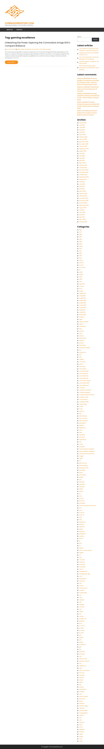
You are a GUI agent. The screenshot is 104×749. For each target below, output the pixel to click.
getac (81, 472)
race (80, 656)
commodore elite (84, 383)
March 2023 (82, 219)
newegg (81, 604)
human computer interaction (87, 505)
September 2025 (84, 149)
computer (82, 387)
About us (10, 29)
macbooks (82, 564)
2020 (80, 255)
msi (80, 595)
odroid (81, 611)
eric (80, 442)
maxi (80, 576)
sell (80, 684)
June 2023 (82, 212)
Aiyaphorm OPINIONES (83, 87)
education (82, 435)
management (83, 571)
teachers (81, 708)
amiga (22, 49)
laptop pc (82, 531)
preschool (82, 651)
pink (80, 640)
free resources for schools (86, 453)
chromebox (82, 362)
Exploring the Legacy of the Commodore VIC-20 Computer (88, 89)
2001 (80, 248)
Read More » (11, 62)
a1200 (80, 272)
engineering (82, 439)
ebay (80, 432)
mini (80, 583)
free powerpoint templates (87, 451)
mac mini (82, 560)
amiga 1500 (82, 298)
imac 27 (81, 515)
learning (81, 536)
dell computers (83, 420)
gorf (80, 479)
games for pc (83, 463)
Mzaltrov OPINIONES (82, 102)
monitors (81, 590)
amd (80, 288)
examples (82, 446)
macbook (82, 562)
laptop (81, 529)
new (80, 602)
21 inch (81, 260)
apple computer (83, 321)
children (81, 359)
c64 (80, 357)
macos (81, 569)
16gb (80, 230)
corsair (81, 406)
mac (80, 557)
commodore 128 (83, 371)
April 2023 (82, 217)
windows (81, 732)
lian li (80, 543)
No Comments (10, 49)
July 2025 (81, 153)
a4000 (81, 274)
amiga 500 (82, 310)
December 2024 (83, 170)
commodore (35, 49)
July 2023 (81, 210)
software (81, 692)
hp (80, 494)
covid (80, 409)
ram (80, 663)
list (80, 545)
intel (80, 517)
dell (80, 413)
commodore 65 (83, 378)
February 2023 (83, 222)
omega (81, 616)
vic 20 (81, 727)
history (81, 491)
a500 (80, 277)
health (81, 489)
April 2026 (82, 132)
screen (81, 680)
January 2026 (83, 139)
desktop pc (82, 428)
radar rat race (83, 659)
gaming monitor (83, 468)
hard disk (81, 482)
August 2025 (82, 151)
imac (80, 510)
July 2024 (82, 182)
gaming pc (82, 470)
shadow (81, 687)
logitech (81, 552)
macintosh (82, 567)
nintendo (81, 607)
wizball (81, 736)
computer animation (85, 390)
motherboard (83, 593)
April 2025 (82, 160)
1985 (80, 241)
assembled (82, 326)
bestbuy (81, 343)
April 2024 (82, 189)
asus (80, 329)
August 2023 (82, 207)
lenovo (81, 538)
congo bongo (83, 404)
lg (79, 541)
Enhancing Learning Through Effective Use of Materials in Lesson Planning (89, 67)
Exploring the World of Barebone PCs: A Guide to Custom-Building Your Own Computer (87, 112)
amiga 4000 (82, 307)
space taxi (82, 699)
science (81, 677)
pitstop (81, 642)
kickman (81, 524)
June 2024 (82, 184)
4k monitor (82, 267)
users (80, 725)
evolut (81, 444)
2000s (81, 246)
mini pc (81, 585)
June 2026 (82, 127)
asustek (81, 331)
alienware (82, 284)
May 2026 (82, 130)
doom (81, 430)
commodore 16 (83, 373)
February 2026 (83, 137)
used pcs (81, 722)
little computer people (85, 550)
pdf (80, 635)
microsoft (82, 581)
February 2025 (83, 165)
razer (80, 668)
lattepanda (82, 534)
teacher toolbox (83, 706)
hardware (82, 486)
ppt (80, 647)
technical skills (83, 710)
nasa (80, 597)
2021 (80, 258)
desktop (81, 425)
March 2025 (82, 163)
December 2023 (83, 198)
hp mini (81, 498)
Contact (19, 29)
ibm (80, 508)
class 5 (81, 364)
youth (81, 741)
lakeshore (82, 527)
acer (80, 281)
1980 (80, 234)
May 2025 (82, 158)
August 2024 (82, 179)
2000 (80, 244)
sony (80, 694)
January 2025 (83, 167)
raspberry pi (82, 666)
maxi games (82, 578)
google (81, 477)
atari (80, 333)
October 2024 (83, 174)
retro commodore (84, 670)
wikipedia (81, 729)
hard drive (82, 484)
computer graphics (84, 392)
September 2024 (84, 177)
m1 (80, 555)
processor (82, 654)
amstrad (81, 317)
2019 (80, 253)
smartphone (82, 689)
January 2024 (83, 196)
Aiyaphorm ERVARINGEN (83, 78)
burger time (82, 352)
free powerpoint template (86, 449)
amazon (81, 286)
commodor (82, 366)
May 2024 (82, 186)
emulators (82, 437)
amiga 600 (28, 49)
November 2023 (83, 200)
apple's (81, 324)
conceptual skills (84, 402)
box (80, 350)
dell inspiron (82, 423)
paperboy (82, 621)
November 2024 (83, 172)
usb (80, 717)
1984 (80, 239)
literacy (81, 548)
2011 (80, 251)
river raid (81, 673)
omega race (82, 618)
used (80, 720)
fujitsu (81, 458)
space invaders (83, 696)
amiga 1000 (82, 293)
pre (80, 649)
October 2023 (83, 203)
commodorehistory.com (19, 23)
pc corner (82, 626)
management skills (84, 574)
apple (80, 319)
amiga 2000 (82, 300)
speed (81, 701)
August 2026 (82, 123)
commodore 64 (83, 376)
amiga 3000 (82, 305)
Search (79, 37)
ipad (80, 519)
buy (80, 354)
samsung (81, 675)
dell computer (83, 418)
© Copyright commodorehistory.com (52, 747)
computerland (83, 399)
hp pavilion (82, 503)
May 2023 (82, 215)
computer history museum (87, 395)
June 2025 (82, 156)
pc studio (81, 630)
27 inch (81, 265)
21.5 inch (81, 263)
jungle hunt (82, 522)
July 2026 (81, 125)
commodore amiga (45, 49)
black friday (82, 345)
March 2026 (82, 134)
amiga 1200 (82, 296)
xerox (80, 739)
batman (81, 336)
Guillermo (80, 110)
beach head (82, 338)
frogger (81, 456)
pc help (81, 628)
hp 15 (80, 496)
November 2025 (83, 144)
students (81, 703)
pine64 (81, 637)
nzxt (80, 609)
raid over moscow (84, 661)
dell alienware (83, 416)
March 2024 (82, 191)
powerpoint (82, 644)
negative (81, 600)
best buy (81, 340)
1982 (80, 237)
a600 (18, 49)
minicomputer (83, 588)
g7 (80, 461)
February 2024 (83, 193)
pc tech (81, 633)
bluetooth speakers (84, 347)
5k (79, 270)
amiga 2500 (82, 303)
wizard (81, 734)
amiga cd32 (82, 314)
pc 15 (80, 623)
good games (82, 475)
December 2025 (83, 141)
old (80, 614)
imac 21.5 (81, 512)
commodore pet (84, 385)
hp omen (81, 501)
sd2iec (81, 682)
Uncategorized (83, 713)
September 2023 (84, 205)
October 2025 (83, 146)
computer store (83, 397)
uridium (81, 715)
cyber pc (81, 411)
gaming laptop (83, 465)
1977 (80, 232)
